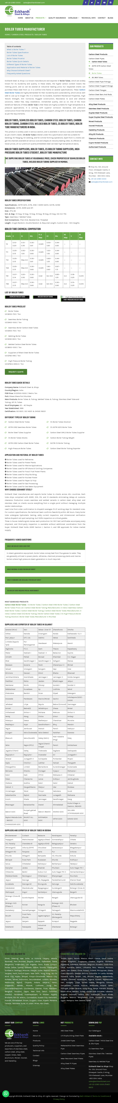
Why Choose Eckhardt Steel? (18, 70)
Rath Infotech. (85, 1096)
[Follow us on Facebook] (85, 3)
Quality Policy (38, 1045)
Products (36, 1041)
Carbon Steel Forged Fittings (101, 86)
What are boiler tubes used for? (18, 546)
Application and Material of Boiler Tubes (23, 67)
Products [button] (40, 18)
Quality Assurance (57, 18)
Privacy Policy (59, 1099)
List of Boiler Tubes (15, 55)
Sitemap (36, 1065)
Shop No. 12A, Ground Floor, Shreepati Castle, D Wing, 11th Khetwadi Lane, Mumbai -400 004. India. (101, 1072)
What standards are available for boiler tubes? (24, 580)
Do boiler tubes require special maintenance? (23, 590)
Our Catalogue (95, 1031)
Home (20, 18)
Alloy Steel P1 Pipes (69, 1063)
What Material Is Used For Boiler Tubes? (21, 569)
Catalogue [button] (72, 18)
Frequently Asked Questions (18, 73)
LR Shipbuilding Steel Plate (72, 1036)
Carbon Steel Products (22, 34)
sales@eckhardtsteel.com (34, 3)
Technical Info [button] (88, 18)
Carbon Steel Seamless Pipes (73, 1053)
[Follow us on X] (92, 3)
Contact (101, 18)
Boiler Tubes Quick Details (18, 61)
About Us (29, 18)
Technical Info (38, 1050)
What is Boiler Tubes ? (16, 49)
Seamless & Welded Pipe (99, 1061)
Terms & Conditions (101, 1096)
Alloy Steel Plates (68, 1068)
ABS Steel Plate (67, 1031)
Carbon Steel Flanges (97, 90)
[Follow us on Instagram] (110, 3)
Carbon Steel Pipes (96, 58)
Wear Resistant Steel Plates (72, 1058)
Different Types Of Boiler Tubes (19, 64)
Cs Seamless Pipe (96, 1048)
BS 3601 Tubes (97, 77)
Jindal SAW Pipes (68, 1041)
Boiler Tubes (97, 73)
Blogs (110, 18)
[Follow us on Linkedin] (98, 3)
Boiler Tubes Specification (18, 52)
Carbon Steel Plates (97, 99)
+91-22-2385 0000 (13, 3)
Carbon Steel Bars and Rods (100, 94)
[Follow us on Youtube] (104, 3)
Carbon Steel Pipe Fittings (100, 82)
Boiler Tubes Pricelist (16, 58)
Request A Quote (16, 372)
